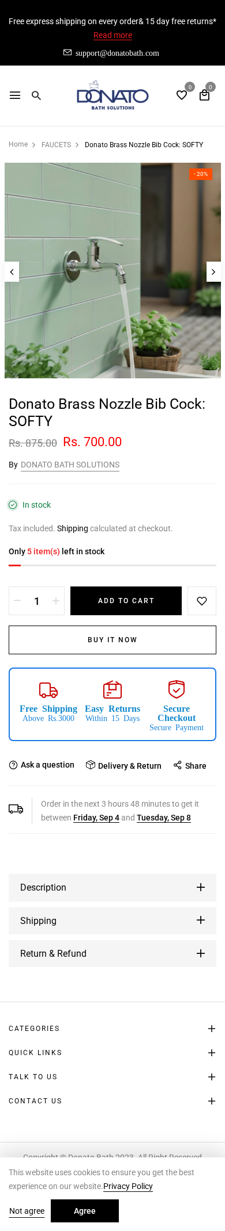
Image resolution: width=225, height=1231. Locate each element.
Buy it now (113, 640)
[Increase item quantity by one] (56, 601)
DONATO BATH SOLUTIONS (70, 464)
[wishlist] (181, 96)
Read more (112, 35)
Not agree (26, 1210)
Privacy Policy (128, 1186)
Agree (85, 1210)
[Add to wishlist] (201, 600)
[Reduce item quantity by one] (17, 601)
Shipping (72, 528)
